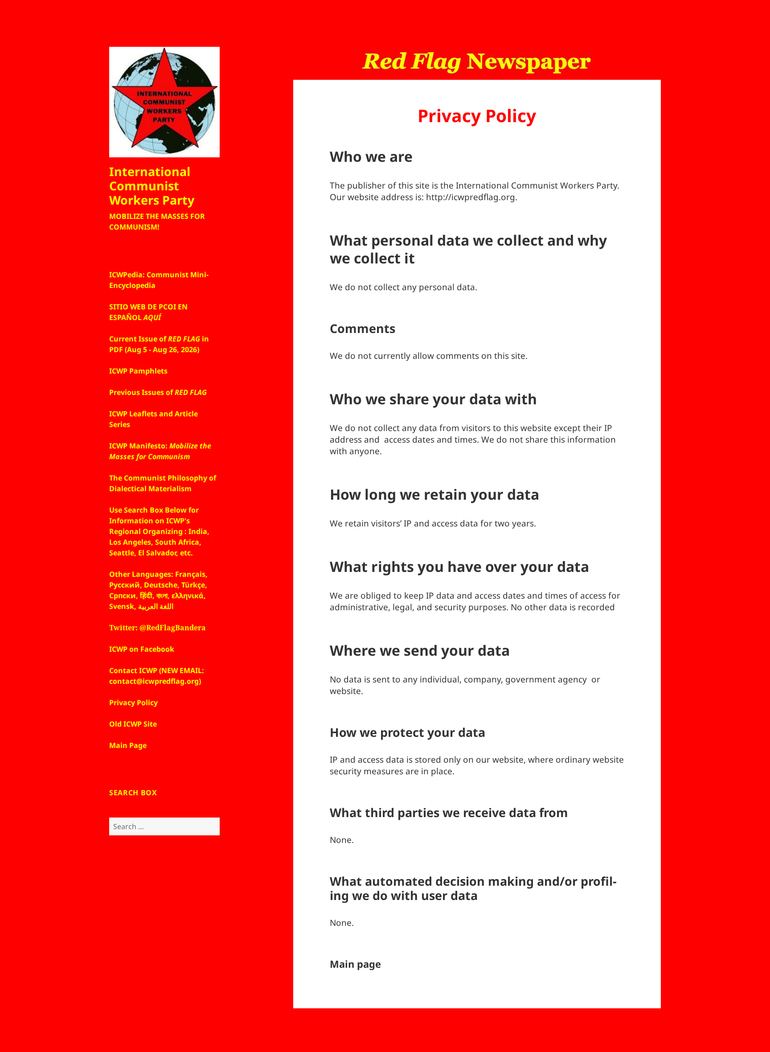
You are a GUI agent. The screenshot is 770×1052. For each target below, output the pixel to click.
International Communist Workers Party (151, 185)
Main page (355, 963)
